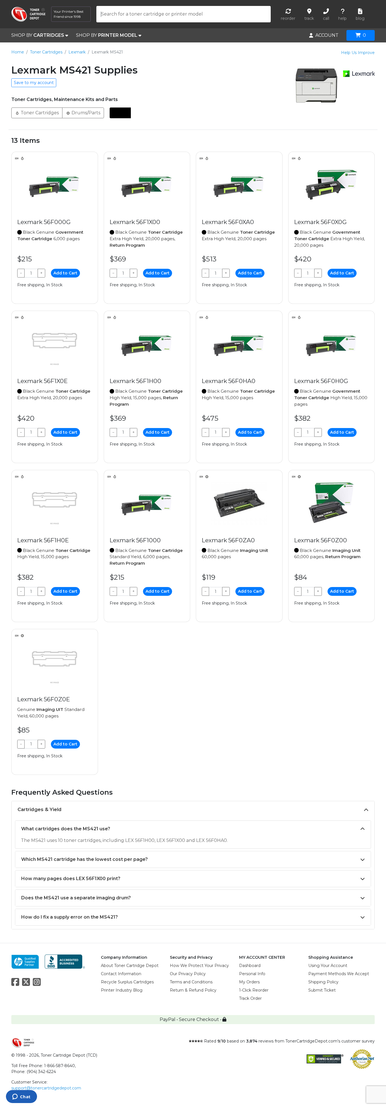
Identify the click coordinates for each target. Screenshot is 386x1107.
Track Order (250, 998)
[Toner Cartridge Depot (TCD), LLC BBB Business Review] (65, 961)
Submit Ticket (322, 990)
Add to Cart (65, 273)
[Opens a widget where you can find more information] (21, 1097)
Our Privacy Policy (188, 973)
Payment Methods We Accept (338, 973)
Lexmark (77, 52)
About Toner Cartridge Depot (130, 965)
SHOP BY (37, 35)
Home (17, 52)
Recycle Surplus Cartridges (127, 982)
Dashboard (250, 965)
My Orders (249, 982)
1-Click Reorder (253, 990)
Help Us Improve (358, 52)
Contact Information (121, 973)
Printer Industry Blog (121, 990)
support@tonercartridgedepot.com (46, 1088)
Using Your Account (327, 965)
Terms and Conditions (191, 982)
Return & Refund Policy (193, 990)
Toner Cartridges (46, 52)
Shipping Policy (323, 982)
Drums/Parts (85, 112)
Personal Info (252, 973)
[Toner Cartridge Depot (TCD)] (28, 14)
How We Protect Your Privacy (199, 965)
